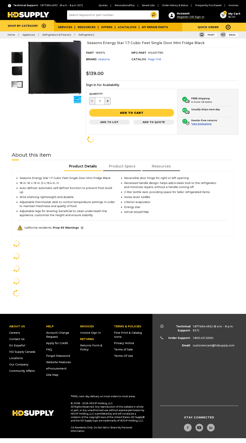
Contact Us (17, 339)
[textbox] (100, 101)
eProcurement (56, 368)
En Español (17, 345)
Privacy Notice (124, 343)
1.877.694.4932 (203, 326)
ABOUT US (17, 326)
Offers (106, 27)
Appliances (28, 34)
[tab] (83, 166)
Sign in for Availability (102, 85)
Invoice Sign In (90, 332)
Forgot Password (58, 356)
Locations (16, 358)
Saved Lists (148, 5)
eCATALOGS (127, 27)
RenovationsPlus (125, 5)
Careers (14, 332)
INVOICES (87, 326)
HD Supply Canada (22, 352)
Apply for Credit (57, 343)
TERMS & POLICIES (127, 326)
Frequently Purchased (208, 5)
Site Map (52, 375)
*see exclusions (201, 123)
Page (154, 59)
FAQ (49, 349)
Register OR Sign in (190, 17)
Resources (87, 27)
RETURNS (87, 339)
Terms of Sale (123, 349)
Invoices (233, 5)
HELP (50, 326)
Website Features (58, 362)
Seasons (104, 59)
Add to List (109, 122)
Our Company (18, 364)
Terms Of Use (123, 356)
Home (11, 34)
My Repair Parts (155, 27)
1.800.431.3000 (203, 338)
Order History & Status (175, 5)
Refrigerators (86, 34)
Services (65, 27)
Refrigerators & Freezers (56, 34)
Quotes (103, 5)
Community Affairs (22, 371)
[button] (153, 14)
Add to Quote (154, 122)
